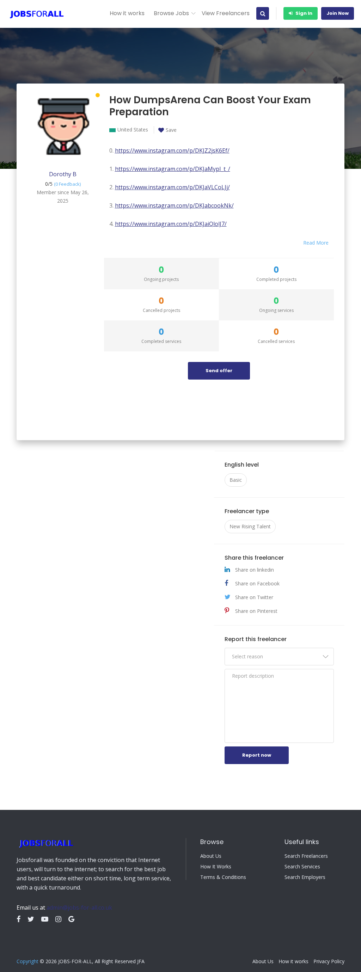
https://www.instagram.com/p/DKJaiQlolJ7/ (171, 224)
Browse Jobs (171, 13)
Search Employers (304, 877)
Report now (256, 755)
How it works (127, 13)
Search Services (302, 866)
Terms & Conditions (223, 877)
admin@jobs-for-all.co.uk (79, 907)
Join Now (337, 13)
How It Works (215, 866)
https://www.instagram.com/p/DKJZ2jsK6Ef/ (172, 150)
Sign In (303, 13)
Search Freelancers (306, 856)
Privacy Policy (328, 961)
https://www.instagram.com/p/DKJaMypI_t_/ (172, 169)
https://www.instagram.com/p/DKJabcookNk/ (174, 205)
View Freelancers (226, 13)
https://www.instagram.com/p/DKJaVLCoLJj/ (172, 187)
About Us (210, 856)
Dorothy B (63, 174)
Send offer (219, 370)
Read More (316, 242)
